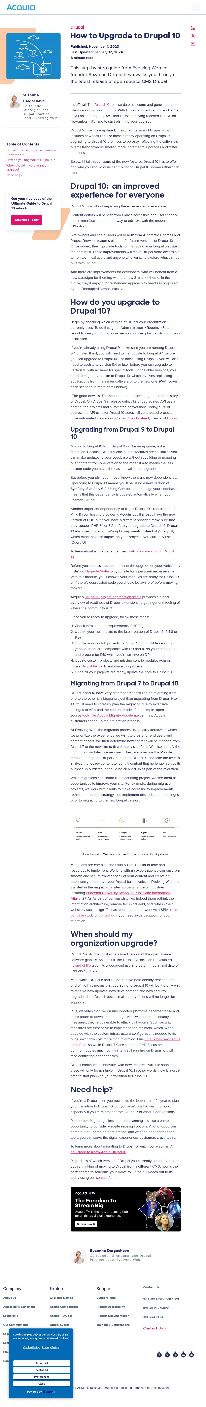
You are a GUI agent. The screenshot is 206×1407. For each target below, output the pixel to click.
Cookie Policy (31, 1347)
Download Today (27, 220)
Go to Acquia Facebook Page (159, 1354)
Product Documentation (113, 1316)
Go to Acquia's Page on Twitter (167, 1354)
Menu (196, 7)
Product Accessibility (111, 1307)
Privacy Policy (50, 1347)
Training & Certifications (113, 1325)
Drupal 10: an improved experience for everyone (31, 152)
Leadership (10, 1316)
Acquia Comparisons (64, 1307)
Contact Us (153, 1328)
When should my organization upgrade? (27, 168)
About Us (9, 1298)
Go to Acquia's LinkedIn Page (183, 1354)
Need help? (14, 175)
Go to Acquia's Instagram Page (175, 1354)
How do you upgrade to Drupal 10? (30, 160)
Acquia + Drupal (61, 1316)
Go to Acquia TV (191, 1354)
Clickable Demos (61, 1298)
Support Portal (106, 1298)
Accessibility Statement (19, 1307)
